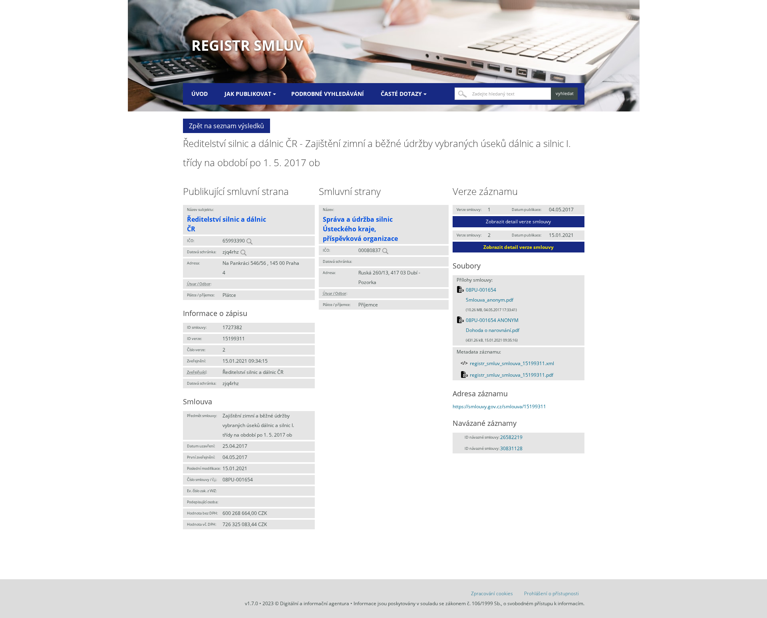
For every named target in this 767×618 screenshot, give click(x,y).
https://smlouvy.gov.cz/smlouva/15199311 (499, 406)
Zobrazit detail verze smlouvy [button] (518, 222)
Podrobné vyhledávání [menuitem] (327, 93)
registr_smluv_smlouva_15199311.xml (512, 363)
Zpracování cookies (492, 593)
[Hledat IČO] (249, 241)
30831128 (511, 448)
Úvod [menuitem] (199, 93)
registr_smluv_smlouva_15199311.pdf (511, 375)
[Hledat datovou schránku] (243, 252)
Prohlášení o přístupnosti (551, 593)
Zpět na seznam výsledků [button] (226, 125)
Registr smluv (247, 45)
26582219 (511, 437)
